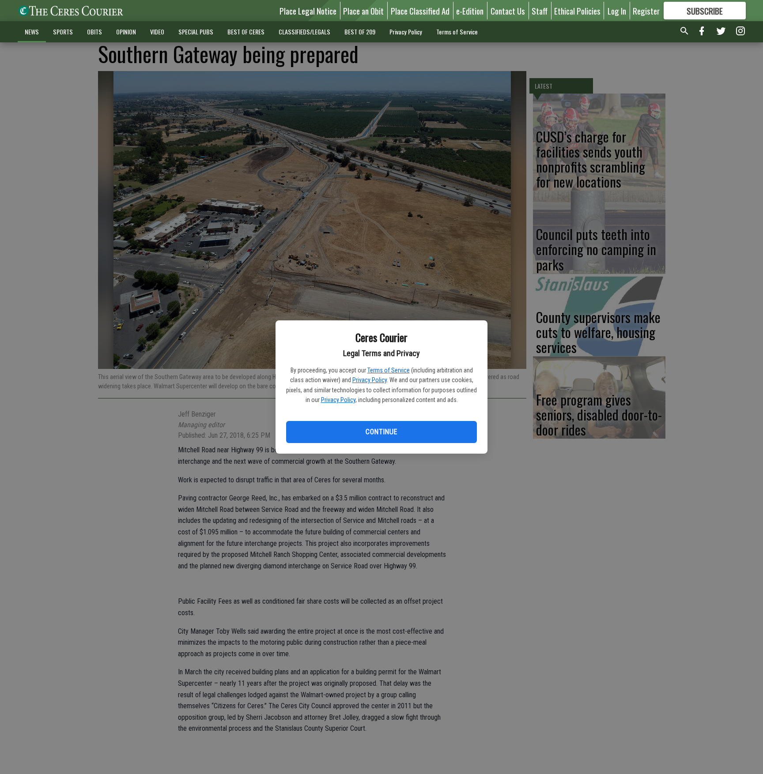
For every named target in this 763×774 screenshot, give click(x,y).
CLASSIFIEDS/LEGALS (304, 31)
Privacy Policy (369, 379)
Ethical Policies (577, 10)
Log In (617, 10)
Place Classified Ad (420, 10)
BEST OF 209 (359, 31)
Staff (540, 10)
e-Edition (469, 10)
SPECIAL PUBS (195, 31)
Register (646, 10)
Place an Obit (363, 10)
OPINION (126, 31)
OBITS (94, 31)
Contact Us (508, 10)
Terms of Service (388, 370)
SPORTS (63, 31)
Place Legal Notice (308, 10)
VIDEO (157, 31)
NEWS (32, 31)
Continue (381, 432)
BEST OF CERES (245, 31)
